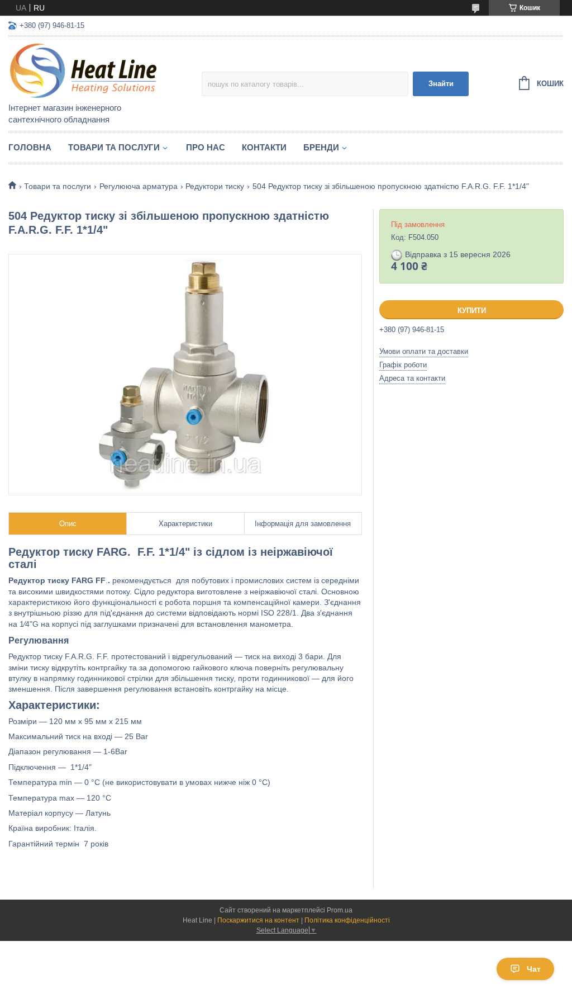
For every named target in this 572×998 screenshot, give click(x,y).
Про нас (205, 147)
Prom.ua (339, 910)
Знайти (441, 83)
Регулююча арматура (138, 186)
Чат (534, 968)
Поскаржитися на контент (258, 920)
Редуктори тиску (214, 186)
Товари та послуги (114, 147)
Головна (29, 147)
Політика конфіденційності (347, 920)
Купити (471, 310)
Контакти (264, 147)
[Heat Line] (105, 70)
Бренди (321, 147)
